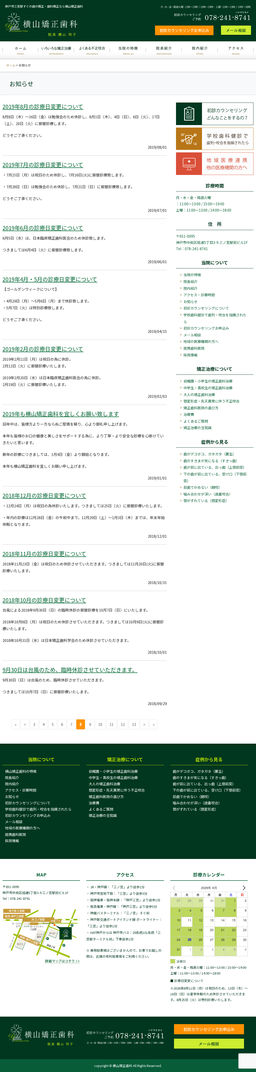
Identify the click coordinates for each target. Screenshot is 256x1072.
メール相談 (192, 334)
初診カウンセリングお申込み (206, 328)
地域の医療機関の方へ (201, 341)
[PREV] (175, 888)
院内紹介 (191, 288)
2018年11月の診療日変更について (44, 553)
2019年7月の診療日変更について (42, 164)
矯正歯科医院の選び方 (201, 407)
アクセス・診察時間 (20, 790)
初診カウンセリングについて (206, 308)
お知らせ (191, 301)
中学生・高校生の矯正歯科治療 (208, 387)
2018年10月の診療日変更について (44, 600)
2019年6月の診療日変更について (42, 228)
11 (112, 724)
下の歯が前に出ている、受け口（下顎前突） (215, 477)
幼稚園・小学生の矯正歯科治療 (208, 380)
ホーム (10, 65)
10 (100, 724)
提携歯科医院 (194, 348)
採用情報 (191, 354)
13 (134, 724)
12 (123, 724)
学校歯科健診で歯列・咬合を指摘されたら (215, 318)
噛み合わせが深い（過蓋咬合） (208, 494)
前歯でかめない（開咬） (203, 487)
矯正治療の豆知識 (198, 427)
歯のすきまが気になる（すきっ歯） (211, 460)
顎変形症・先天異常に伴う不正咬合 (212, 401)
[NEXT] (243, 888)
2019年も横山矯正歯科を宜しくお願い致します (60, 414)
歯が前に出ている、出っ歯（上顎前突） (215, 467)
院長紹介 (191, 281)
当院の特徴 (192, 274)
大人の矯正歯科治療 (199, 394)
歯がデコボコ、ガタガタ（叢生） (210, 453)
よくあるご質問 (196, 421)
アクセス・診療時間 (199, 294)
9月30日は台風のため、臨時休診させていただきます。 (70, 669)
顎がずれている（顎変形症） (206, 500)
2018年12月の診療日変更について (44, 495)
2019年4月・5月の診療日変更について (49, 279)
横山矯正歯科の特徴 (20, 771)
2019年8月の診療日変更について (42, 106)
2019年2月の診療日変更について (42, 349)
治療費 (189, 414)
